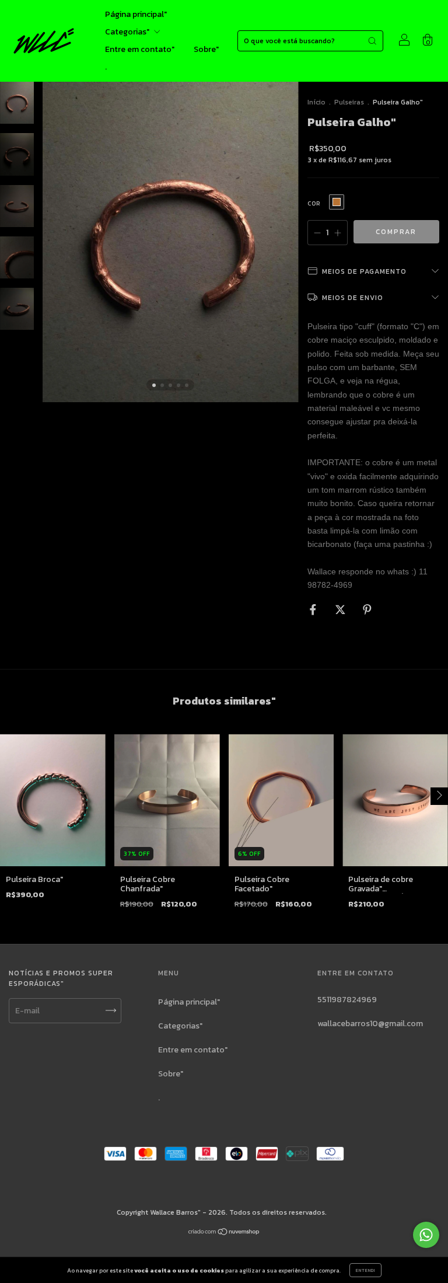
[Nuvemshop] (224, 1233)
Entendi (365, 1270)
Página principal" (136, 14)
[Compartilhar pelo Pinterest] (367, 610)
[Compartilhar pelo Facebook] (313, 610)
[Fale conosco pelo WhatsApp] (426, 1235)
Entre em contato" (139, 49)
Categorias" (128, 32)
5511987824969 (347, 999)
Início (316, 102)
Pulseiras (349, 102)
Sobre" (206, 49)
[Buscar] (372, 41)
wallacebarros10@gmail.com (370, 1023)
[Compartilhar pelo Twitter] (341, 610)
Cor (313, 203)
